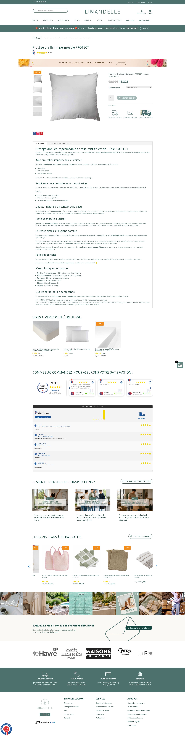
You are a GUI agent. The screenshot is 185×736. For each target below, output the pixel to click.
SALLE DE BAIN (62, 20)
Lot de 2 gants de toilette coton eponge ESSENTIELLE (75, 576)
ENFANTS (87, 20)
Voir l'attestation (43, 417)
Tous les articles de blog (137, 481)
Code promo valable (71, 707)
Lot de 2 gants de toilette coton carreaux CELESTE (45, 576)
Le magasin (141, 703)
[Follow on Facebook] (34, 133)
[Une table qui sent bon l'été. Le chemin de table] (57, 603)
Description (40, 143)
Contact (150, 2)
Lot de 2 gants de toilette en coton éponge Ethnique (107, 576)
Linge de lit (51, 38)
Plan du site (131, 725)
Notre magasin (140, 2)
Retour (38, 38)
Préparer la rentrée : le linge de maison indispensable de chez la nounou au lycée (91, 517)
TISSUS (99, 20)
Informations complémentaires (61, 143)
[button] (98, 73)
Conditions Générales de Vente (138, 710)
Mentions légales (133, 721)
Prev (34, 653)
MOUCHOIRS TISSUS (114, 20)
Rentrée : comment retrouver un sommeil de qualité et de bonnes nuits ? (49, 517)
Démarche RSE (132, 707)
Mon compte (141, 13)
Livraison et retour (102, 710)
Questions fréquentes (104, 703)
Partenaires (100, 718)
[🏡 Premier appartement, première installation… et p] (127, 603)
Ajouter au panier (127, 98)
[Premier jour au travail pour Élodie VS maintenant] (173, 603)
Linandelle (131, 703)
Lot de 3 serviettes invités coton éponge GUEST (137, 576)
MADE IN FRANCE (144, 20)
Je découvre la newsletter (138, 628)
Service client (69, 714)
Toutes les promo (141, 536)
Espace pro (130, 2)
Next (150, 653)
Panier (150, 13)
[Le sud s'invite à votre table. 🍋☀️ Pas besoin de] (104, 603)
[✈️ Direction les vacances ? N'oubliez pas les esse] (150, 603)
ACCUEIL (35, 20)
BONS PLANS (130, 20)
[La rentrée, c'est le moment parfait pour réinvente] (11, 603)
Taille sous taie (114, 88)
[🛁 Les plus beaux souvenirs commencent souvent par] (34, 603)
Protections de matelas (62, 38)
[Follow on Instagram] (38, 133)
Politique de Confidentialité (137, 714)
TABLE (76, 20)
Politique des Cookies (135, 718)
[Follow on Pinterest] (41, 133)
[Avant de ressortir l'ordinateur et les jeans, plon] (80, 603)
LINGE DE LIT (46, 20)
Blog (66, 710)
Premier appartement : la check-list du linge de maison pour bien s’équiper (134, 517)
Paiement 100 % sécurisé (105, 707)
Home (45, 38)
